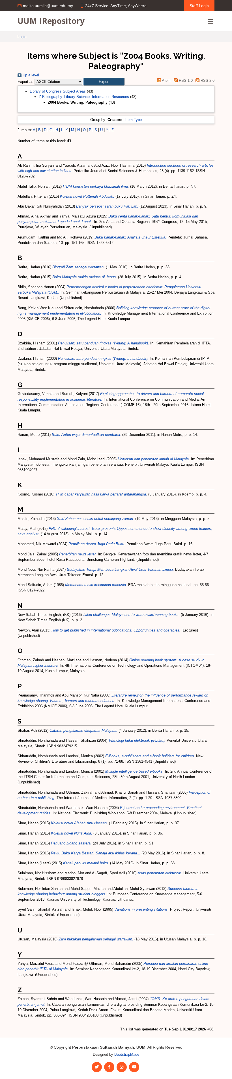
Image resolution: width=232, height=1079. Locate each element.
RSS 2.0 (206, 80)
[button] (103, 81)
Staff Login (199, 5)
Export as (25, 82)
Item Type (133, 120)
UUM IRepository (51, 20)
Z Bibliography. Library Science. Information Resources (84, 97)
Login (22, 37)
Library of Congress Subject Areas (58, 91)
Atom (166, 80)
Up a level (30, 75)
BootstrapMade (126, 1054)
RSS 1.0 (185, 80)
